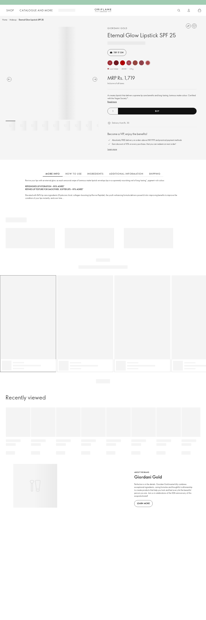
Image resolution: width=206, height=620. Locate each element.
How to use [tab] (73, 173)
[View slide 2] (21, 126)
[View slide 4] (43, 126)
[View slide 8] (87, 126)
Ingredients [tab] (95, 173)
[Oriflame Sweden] (103, 10)
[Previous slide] (9, 79)
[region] (52, 73)
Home (4, 19)
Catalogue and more (36, 10)
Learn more (112, 149)
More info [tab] (53, 173)
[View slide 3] (32, 126)
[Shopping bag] (199, 10)
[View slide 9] (98, 126)
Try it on (118, 52)
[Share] (188, 26)
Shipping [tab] (154, 173)
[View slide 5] (54, 126)
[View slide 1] (10, 126)
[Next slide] (95, 79)
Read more (112, 101)
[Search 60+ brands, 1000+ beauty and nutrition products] (179, 10)
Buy (157, 111)
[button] (109, 62)
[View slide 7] (76, 126)
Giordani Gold (117, 28)
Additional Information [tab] (126, 173)
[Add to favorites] (194, 26)
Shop (10, 10)
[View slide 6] (65, 126)
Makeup (13, 19)
